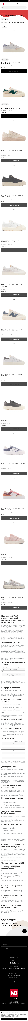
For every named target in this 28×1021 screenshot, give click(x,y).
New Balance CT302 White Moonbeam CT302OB (10, 240)
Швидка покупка (14, 71)
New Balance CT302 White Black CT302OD (12, 375)
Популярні (11, 22)
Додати (6, 59)
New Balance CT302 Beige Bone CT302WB (11, 151)
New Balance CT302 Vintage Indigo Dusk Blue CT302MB (13, 464)
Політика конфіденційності (13, 1016)
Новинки (11, 23)
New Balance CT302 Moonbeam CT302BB (11, 285)
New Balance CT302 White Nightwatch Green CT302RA (10, 107)
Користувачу (7, 944)
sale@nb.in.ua (14, 963)
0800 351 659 (14, 957)
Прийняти (14, 1018)
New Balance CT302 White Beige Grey (12, 598)
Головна (3, 13)
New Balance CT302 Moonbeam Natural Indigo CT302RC (11, 330)
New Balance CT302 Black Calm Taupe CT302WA (12, 196)
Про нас (5, 948)
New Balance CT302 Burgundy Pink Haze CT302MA (13, 509)
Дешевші (16, 22)
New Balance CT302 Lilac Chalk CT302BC (12, 553)
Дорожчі (22, 22)
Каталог (5, 940)
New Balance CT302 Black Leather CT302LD (13, 419)
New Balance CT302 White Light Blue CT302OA (12, 63)
